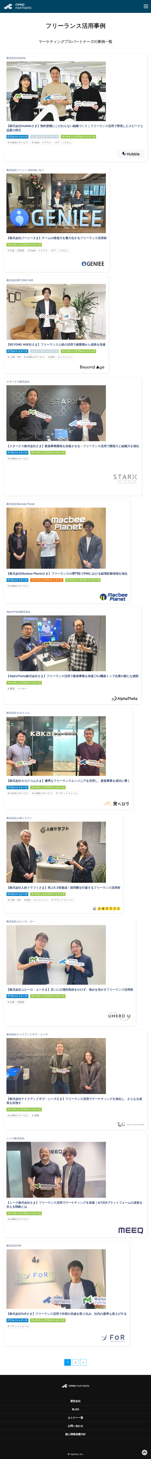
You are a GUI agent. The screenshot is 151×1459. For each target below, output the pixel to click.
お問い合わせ (75, 1425)
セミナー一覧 (75, 1417)
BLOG (75, 1409)
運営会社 (75, 1401)
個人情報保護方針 (75, 1434)
